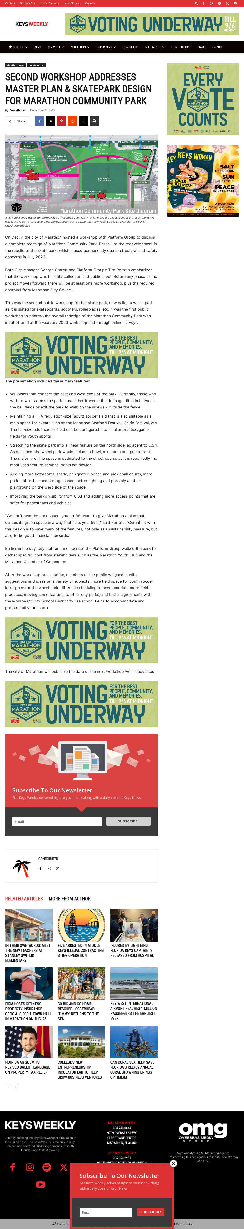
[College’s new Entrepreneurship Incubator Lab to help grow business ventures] (81, 1042)
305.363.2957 (122, 1158)
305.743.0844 (122, 1128)
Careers (90, 3)
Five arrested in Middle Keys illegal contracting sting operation (81, 950)
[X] (227, 3)
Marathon (78, 47)
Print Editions (181, 47)
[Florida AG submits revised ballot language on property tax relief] (29, 1042)
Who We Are (27, 3)
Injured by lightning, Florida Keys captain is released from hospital (132, 950)
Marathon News (15, 65)
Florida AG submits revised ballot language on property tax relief (27, 1067)
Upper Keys (104, 47)
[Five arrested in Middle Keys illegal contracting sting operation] (81, 925)
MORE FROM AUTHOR (70, 899)
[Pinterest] (61, 121)
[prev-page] (8, 1087)
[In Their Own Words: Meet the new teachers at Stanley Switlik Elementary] (29, 925)
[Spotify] (219, 3)
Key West (54, 47)
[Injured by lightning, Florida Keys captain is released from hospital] (134, 925)
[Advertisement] (203, 256)
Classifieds (131, 47)
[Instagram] (211, 3)
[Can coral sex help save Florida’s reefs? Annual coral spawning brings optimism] (134, 1042)
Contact (10, 3)
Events (217, 47)
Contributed (18, 110)
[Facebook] (203, 3)
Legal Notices (72, 3)
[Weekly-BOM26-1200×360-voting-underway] (81, 355)
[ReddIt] (72, 121)
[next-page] (16, 1087)
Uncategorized (36, 65)
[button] (196, 3)
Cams (202, 47)
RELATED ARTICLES (24, 899)
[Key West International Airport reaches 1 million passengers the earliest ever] (134, 983)
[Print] (94, 121)
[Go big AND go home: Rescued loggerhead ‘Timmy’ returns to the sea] (81, 983)
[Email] (83, 121)
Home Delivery (49, 3)
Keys (38, 47)
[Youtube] (235, 3)
